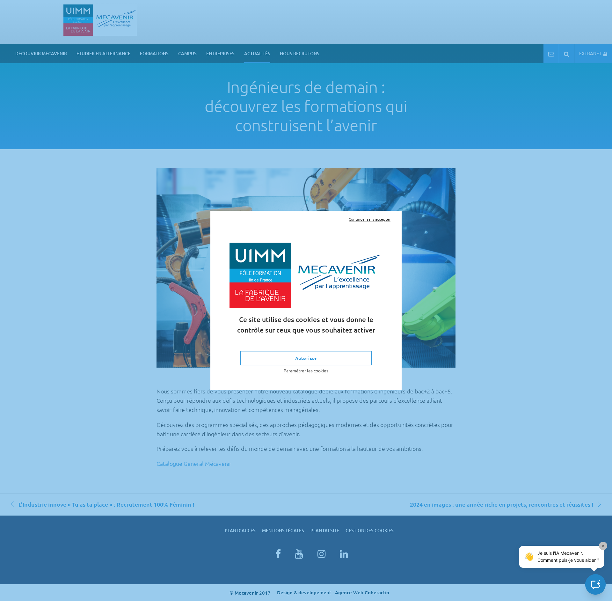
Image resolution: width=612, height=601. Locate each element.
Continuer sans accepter (369, 219)
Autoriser (306, 358)
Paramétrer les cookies (306, 371)
